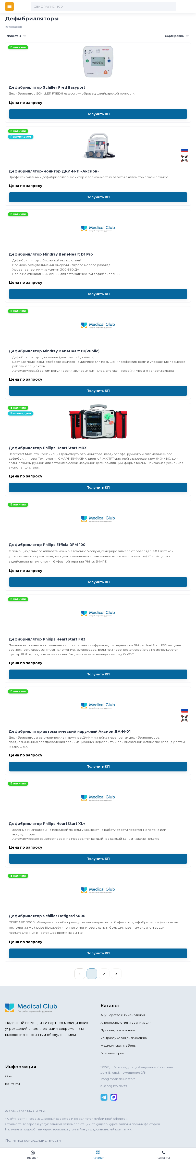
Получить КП (98, 114)
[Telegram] (104, 1097)
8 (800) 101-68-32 (114, 1086)
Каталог (98, 1157)
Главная (32, 1157)
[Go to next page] (116, 973)
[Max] (113, 1097)
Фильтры (14, 36)
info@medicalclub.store (118, 1079)
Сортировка (174, 36)
